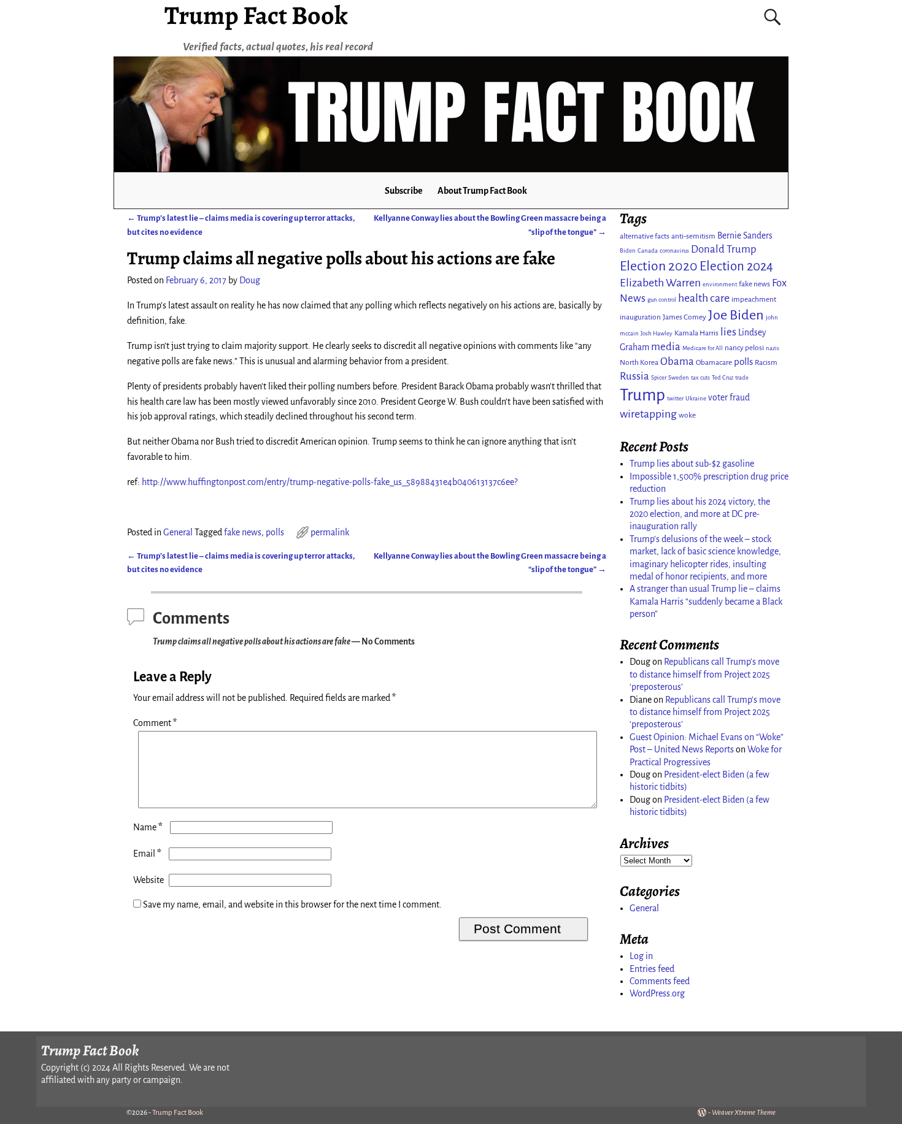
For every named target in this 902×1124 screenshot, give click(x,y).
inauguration (640, 317)
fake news (242, 532)
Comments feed (660, 981)
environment (720, 284)
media (665, 347)
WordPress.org (657, 993)
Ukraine (695, 398)
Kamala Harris (696, 333)
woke (687, 415)
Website (148, 880)
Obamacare (714, 362)
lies (728, 332)
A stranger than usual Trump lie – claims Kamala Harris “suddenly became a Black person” (706, 601)
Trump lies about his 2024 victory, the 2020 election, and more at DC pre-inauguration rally (700, 514)
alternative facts (644, 236)
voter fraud (729, 397)
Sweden (678, 377)
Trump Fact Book (177, 1113)
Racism (766, 362)
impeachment (753, 299)
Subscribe (404, 191)
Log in (641, 956)
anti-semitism (693, 236)
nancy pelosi (744, 347)
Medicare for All (702, 348)
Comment (155, 723)
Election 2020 (659, 266)
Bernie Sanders (745, 235)
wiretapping (648, 414)
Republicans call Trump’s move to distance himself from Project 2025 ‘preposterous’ (704, 674)
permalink (329, 532)
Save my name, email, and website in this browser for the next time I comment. (292, 904)
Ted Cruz (722, 377)
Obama (677, 361)
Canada (648, 250)
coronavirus (674, 250)
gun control (661, 299)
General (178, 532)
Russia (634, 376)
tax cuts (700, 377)
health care (704, 298)
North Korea (639, 362)
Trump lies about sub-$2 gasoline (692, 463)
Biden (628, 250)
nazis (772, 348)
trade (742, 377)
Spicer (658, 377)
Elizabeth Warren (660, 283)
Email (147, 853)
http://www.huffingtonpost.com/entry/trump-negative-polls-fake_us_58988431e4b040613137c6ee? (329, 482)
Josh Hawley (657, 333)
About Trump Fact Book (482, 191)
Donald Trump (724, 249)
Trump (642, 395)
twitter (675, 398)
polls (275, 532)
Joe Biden (736, 315)
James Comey (684, 317)
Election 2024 (736, 266)
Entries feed (652, 969)
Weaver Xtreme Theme (744, 1113)
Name (148, 827)
